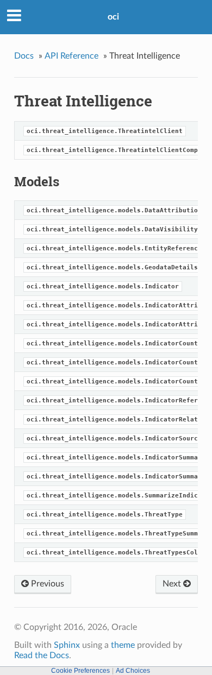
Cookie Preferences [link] (80, 670)
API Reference (71, 56)
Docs (24, 56)
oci (113, 16)
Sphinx (67, 645)
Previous (46, 583)
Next (173, 583)
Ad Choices (133, 670)
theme (123, 645)
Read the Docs (41, 655)
